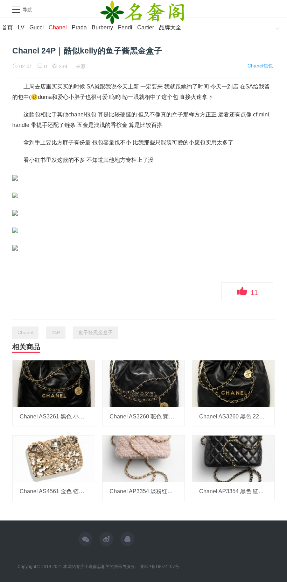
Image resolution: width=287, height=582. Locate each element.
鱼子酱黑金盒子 (95, 332)
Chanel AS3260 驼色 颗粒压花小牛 (153, 416)
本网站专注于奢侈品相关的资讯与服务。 (101, 566)
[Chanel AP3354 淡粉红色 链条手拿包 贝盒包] (144, 458)
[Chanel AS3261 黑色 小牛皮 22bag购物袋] (54, 383)
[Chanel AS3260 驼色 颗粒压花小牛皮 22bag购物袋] (144, 383)
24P (55, 332)
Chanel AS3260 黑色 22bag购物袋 (242, 416)
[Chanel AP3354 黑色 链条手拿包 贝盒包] (233, 458)
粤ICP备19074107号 (159, 566)
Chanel (58, 27)
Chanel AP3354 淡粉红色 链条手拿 (153, 491)
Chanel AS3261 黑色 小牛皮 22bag (63, 416)
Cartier (145, 27)
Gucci (36, 27)
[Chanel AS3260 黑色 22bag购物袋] (233, 383)
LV (21, 27)
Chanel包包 (260, 66)
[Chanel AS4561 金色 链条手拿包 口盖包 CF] (54, 458)
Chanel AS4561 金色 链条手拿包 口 (64, 491)
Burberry (102, 27)
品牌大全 (170, 27)
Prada (79, 27)
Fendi (125, 27)
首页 (7, 27)
